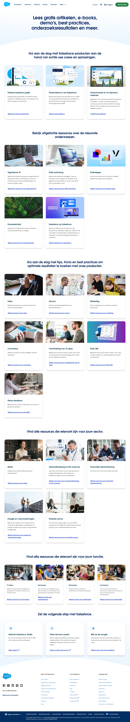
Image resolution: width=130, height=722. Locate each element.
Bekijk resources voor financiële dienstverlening (101, 482)
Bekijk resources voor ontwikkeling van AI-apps (64, 364)
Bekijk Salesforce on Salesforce (60, 243)
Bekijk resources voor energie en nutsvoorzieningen (19, 536)
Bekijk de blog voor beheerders (80, 599)
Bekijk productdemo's (57, 114)
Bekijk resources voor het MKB (19, 412)
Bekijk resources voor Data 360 (101, 365)
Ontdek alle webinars (98, 114)
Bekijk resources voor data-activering (62, 189)
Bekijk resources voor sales (17, 313)
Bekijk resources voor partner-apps (102, 189)
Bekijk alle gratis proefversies (18, 114)
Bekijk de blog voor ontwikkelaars (45, 598)
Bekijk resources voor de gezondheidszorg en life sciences (64, 482)
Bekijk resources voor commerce (19, 365)
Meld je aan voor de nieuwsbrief (102, 650)
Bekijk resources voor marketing (101, 313)
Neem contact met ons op (59, 650)
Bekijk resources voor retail (17, 483)
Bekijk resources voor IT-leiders (18, 599)
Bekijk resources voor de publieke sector (63, 537)
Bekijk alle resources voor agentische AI (22, 189)
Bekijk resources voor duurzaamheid (21, 243)
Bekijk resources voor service (59, 313)
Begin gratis (13, 650)
